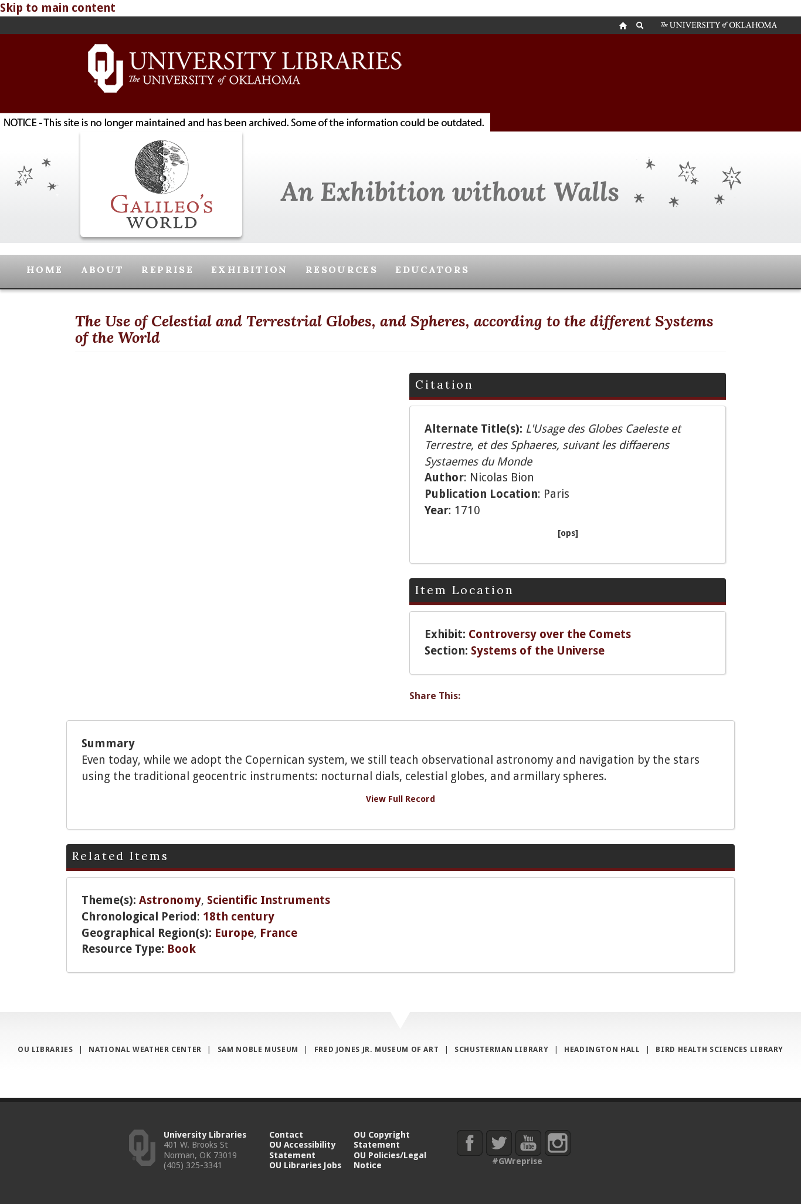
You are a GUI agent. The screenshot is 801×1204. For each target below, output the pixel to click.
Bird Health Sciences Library (719, 1049)
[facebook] (469, 1142)
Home (44, 269)
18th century (238, 916)
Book (181, 949)
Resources (342, 269)
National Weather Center (145, 1049)
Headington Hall (602, 1049)
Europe (234, 933)
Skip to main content (58, 8)
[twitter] (499, 1142)
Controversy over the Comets (550, 634)
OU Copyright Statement (382, 1139)
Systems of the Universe (538, 650)
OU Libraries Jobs (305, 1165)
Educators (432, 269)
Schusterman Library (501, 1049)
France (278, 933)
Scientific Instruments (268, 900)
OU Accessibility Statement (302, 1149)
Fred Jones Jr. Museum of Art (376, 1049)
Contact (286, 1134)
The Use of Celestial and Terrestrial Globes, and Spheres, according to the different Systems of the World (394, 329)
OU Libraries (45, 1049)
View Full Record (400, 799)
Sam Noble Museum (258, 1049)
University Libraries (205, 1134)
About (102, 269)
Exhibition (249, 269)
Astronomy (170, 900)
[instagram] (557, 1142)
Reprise (167, 269)
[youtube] (528, 1142)
